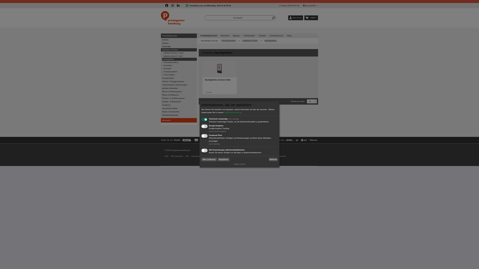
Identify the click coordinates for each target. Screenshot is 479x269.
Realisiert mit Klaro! (239, 164)
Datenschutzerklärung (232, 112)
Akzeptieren (223, 160)
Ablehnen (273, 159)
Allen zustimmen (209, 160)
